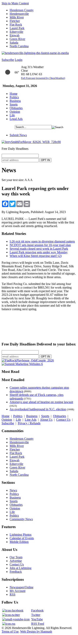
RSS (12, 594)
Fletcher (15, 21)
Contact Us (63, 419)
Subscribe (8, 59)
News (13, 490)
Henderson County (22, 10)
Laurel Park (17, 28)
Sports (14, 104)
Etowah (14, 35)
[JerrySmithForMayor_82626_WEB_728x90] (31, 142)
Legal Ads (16, 119)
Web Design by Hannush (36, 631)
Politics (14, 97)
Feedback (16, 571)
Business (15, 101)
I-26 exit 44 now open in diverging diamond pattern (42, 241)
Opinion (15, 111)
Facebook (37, 610)
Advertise (16, 561)
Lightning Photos (20, 534)
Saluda (14, 42)
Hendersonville (19, 13)
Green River (17, 39)
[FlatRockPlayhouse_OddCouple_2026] (28, 360)
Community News (21, 519)
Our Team (16, 557)
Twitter (35, 615)
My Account (17, 591)
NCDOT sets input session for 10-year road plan (40, 245)
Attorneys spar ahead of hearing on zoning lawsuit (41, 402)
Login (18, 59)
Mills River (17, 17)
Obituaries (16, 108)
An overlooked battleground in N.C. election (38, 409)
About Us (46, 419)
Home (13, 93)
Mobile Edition (19, 541)
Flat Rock (16, 24)
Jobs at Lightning (20, 568)
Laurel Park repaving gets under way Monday (39, 252)
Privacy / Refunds (29, 423)
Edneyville (16, 31)
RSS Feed (37, 623)
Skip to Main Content (15, 3)
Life (12, 115)
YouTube (37, 619)
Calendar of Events (22, 538)
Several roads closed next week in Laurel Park (39, 248)
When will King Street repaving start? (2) (36, 256)
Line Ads (30, 419)
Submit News (18, 135)
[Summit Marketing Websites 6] (22, 364)
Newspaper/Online (21, 587)
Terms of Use (10, 631)
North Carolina (19, 46)
